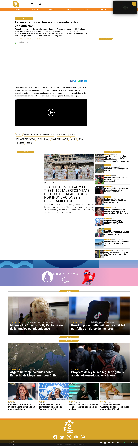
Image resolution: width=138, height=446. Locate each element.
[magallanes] (99, 168)
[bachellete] (99, 222)
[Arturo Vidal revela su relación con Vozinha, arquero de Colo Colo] (99, 254)
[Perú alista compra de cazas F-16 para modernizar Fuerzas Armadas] (99, 243)
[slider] (13, 444)
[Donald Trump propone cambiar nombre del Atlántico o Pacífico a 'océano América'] (99, 232)
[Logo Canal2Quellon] (16, 6)
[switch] (113, 443)
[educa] (99, 190)
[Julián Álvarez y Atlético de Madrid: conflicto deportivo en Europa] (99, 211)
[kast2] (99, 200)
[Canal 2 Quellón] (31, 5)
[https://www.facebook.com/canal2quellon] (55, 438)
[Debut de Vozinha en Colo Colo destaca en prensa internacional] (99, 179)
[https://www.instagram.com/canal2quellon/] (69, 438)
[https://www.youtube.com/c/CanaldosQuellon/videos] (76, 438)
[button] (19, 134)
